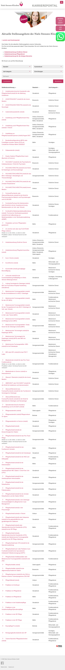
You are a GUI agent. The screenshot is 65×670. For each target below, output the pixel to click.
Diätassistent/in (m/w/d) (12, 150)
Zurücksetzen (7, 81)
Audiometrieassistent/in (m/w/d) (15, 112)
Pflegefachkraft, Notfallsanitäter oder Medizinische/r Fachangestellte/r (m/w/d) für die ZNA (16, 559)
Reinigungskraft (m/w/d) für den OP (16, 633)
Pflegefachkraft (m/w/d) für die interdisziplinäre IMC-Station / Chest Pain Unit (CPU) (15, 470)
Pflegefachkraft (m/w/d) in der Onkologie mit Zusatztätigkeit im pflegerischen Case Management (15, 502)
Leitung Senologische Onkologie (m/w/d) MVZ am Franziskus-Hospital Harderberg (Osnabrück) (16, 285)
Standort (35, 87)
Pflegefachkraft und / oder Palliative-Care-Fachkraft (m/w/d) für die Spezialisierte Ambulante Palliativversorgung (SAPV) (16, 551)
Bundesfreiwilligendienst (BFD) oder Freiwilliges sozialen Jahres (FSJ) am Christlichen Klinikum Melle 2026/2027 (14, 142)
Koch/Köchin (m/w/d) (12, 263)
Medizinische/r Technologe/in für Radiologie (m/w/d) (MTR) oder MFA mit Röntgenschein (13, 338)
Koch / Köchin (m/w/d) (12, 258)
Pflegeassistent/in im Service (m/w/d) (17, 421)
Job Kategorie (53, 87)
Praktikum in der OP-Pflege (14, 614)
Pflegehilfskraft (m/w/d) (12, 580)
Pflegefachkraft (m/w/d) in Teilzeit (15, 513)
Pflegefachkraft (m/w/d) (12, 426)
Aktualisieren (58, 81)
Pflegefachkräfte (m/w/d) (13, 564)
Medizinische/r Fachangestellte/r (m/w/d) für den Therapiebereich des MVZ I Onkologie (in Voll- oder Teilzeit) (16, 307)
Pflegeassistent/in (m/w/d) (13, 410)
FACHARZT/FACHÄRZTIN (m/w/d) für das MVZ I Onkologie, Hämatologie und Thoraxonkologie (16, 175)
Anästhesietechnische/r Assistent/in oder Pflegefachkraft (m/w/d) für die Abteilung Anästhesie (16, 93)
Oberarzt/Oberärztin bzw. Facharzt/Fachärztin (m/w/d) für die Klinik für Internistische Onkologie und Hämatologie (15, 399)
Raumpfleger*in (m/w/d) (13, 626)
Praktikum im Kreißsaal (12, 585)
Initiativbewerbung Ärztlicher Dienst (15, 52)
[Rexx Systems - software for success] (59, 646)
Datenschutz (4, 667)
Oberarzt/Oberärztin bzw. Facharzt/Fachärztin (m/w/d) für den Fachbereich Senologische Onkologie (16, 391)
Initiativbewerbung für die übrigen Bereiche (18, 56)
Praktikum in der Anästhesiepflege (16, 602)
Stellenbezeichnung (8, 87)
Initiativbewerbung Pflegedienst (14, 54)
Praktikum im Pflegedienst (13, 591)
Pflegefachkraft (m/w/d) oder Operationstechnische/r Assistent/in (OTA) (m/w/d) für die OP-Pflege (14, 527)
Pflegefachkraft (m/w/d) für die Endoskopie (18, 453)
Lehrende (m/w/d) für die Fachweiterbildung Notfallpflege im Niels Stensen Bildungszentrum (14, 277)
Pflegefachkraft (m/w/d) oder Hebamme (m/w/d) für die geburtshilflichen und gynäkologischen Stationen (15, 519)
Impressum (11, 667)
